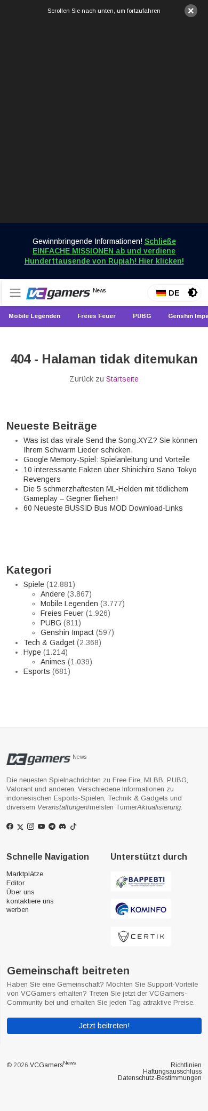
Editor (15, 883)
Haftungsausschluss (172, 1071)
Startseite (122, 379)
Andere (53, 594)
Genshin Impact (67, 632)
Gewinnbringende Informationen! (104, 251)
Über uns (20, 892)
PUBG (51, 622)
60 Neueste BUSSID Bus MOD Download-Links (103, 508)
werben (17, 910)
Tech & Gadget (49, 642)
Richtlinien (186, 1065)
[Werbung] (104, 119)
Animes (53, 661)
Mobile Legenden (69, 603)
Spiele (33, 584)
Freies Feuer (62, 613)
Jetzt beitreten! (104, 1025)
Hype (32, 652)
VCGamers (53, 1065)
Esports (36, 671)
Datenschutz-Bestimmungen (160, 1078)
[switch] (192, 292)
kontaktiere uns (30, 901)
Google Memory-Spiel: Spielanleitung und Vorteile (106, 459)
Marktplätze (24, 874)
